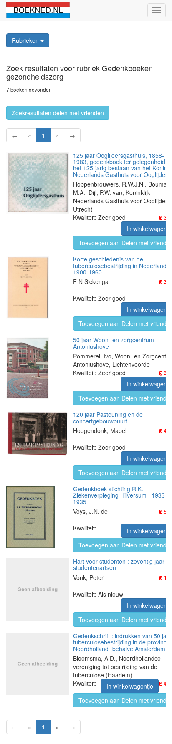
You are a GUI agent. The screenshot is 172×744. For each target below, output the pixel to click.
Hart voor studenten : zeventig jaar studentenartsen (118, 564)
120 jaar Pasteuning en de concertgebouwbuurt (108, 417)
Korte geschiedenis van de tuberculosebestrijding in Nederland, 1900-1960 (120, 265)
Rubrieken (26, 40)
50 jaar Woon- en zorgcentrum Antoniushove (113, 343)
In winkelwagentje (129, 686)
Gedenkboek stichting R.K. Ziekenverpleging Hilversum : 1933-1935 (120, 495)
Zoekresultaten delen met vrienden (58, 113)
